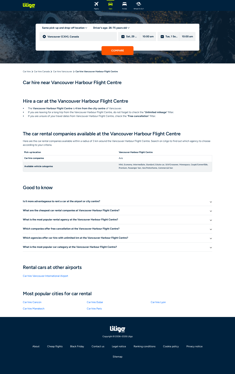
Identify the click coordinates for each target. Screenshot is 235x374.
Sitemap (117, 356)
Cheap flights (55, 346)
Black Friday (77, 346)
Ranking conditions (144, 346)
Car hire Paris (94, 308)
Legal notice (119, 346)
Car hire (27, 71)
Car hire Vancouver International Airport (45, 275)
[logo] (29, 5)
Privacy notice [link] (194, 346)
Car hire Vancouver (62, 71)
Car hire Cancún (32, 302)
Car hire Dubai (95, 302)
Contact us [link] (98, 346)
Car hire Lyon (158, 302)
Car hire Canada (42, 71)
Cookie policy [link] (171, 346)
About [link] (35, 346)
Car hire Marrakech (33, 308)
